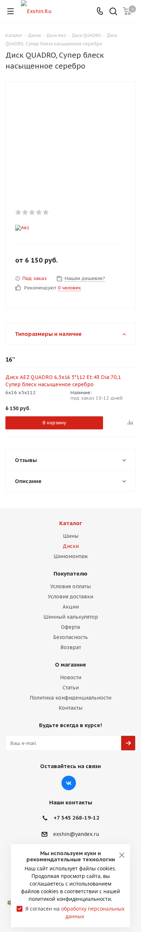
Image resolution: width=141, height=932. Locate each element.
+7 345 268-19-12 (76, 817)
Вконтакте (68, 783)
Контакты (70, 708)
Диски (71, 546)
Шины (70, 536)
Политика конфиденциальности (70, 697)
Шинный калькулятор (70, 617)
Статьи (71, 687)
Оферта (70, 627)
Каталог (70, 523)
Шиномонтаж (71, 556)
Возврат (70, 647)
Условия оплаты (70, 586)
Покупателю (70, 573)
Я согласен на (74, 912)
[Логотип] (36, 11)
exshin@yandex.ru (76, 834)
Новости (70, 677)
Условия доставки (70, 596)
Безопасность (70, 637)
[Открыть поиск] (113, 12)
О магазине (70, 664)
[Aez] (64, 228)
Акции (71, 606)
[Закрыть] (121, 855)
